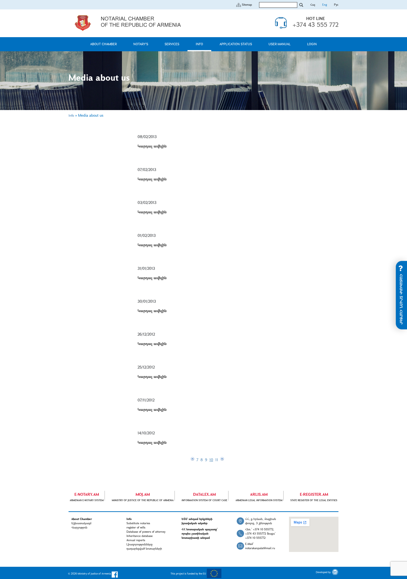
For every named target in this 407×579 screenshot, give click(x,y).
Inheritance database (139, 536)
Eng (324, 4)
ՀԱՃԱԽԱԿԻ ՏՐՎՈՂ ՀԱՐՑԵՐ (401, 299)
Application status (236, 44)
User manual (280, 44)
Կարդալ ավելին (152, 145)
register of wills (135, 527)
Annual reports (135, 540)
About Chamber (103, 44)
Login (312, 44)
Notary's (140, 44)
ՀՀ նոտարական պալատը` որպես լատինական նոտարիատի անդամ (200, 533)
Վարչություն (79, 527)
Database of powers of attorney (145, 531)
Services (172, 44)
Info (199, 44)
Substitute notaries (138, 523)
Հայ (312, 4)
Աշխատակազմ (81, 523)
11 (217, 459)
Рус (336, 4)
